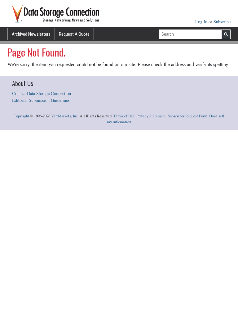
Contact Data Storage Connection (41, 93)
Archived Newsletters (31, 34)
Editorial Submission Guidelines (41, 100)
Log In (202, 22)
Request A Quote (74, 34)
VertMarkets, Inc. (65, 116)
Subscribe (222, 22)
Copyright (21, 116)
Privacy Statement (151, 116)
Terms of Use (123, 116)
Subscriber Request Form (187, 116)
